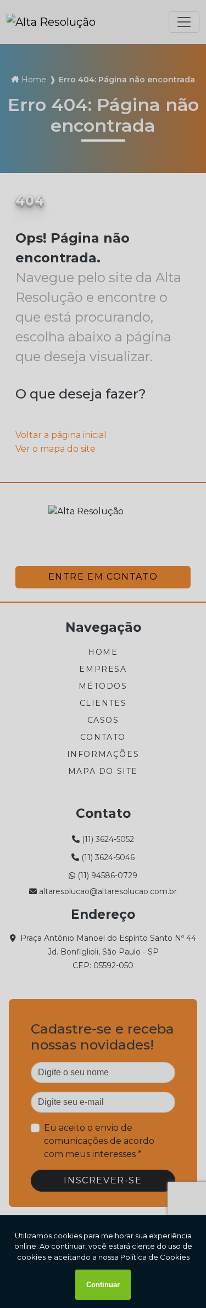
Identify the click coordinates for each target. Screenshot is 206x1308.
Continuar (103, 1285)
